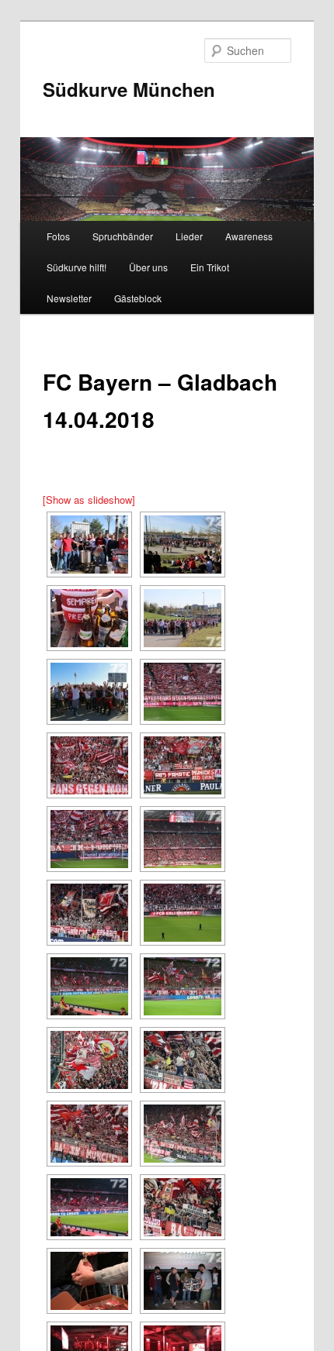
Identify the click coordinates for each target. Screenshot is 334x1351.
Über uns (148, 267)
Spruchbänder (122, 236)
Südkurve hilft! (76, 267)
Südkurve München (129, 89)
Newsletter (69, 298)
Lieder (189, 236)
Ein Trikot (209, 267)
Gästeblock (138, 298)
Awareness (249, 236)
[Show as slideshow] (89, 499)
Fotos (58, 236)
